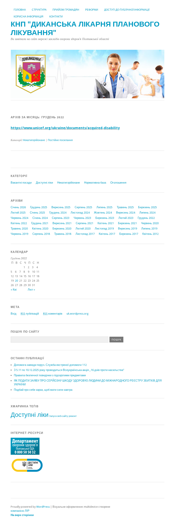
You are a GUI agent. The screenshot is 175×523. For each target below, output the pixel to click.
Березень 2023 (104, 217)
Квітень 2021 (106, 223)
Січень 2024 (40, 217)
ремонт (73, 416)
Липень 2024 (147, 212)
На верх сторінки (22, 515)
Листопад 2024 (80, 212)
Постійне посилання (60, 140)
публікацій (30, 313)
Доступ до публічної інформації (126, 9)
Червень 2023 (82, 217)
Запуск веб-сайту (58, 416)
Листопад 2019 (104, 228)
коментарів (52, 313)
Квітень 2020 (40, 228)
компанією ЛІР (20, 510)
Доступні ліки (44, 182)
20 (16, 280)
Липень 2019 (149, 228)
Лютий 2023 (125, 217)
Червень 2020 (150, 223)
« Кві (14, 289)
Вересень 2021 (61, 223)
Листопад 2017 (85, 233)
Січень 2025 (37, 212)
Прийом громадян (65, 9)
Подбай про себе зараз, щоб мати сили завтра (43, 389)
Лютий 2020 (83, 228)
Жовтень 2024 (103, 212)
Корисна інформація (28, 16)
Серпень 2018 (41, 233)
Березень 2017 (128, 233)
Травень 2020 (19, 228)
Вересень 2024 (125, 212)
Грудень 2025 (38, 207)
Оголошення (118, 182)
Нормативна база (95, 182)
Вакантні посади (21, 182)
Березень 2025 (147, 207)
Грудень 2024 (57, 212)
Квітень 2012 (150, 233)
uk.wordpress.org (77, 313)
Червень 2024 (19, 217)
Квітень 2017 (107, 233)
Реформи (91, 9)
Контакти (56, 16)
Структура (39, 9)
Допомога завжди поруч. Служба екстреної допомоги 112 (50, 364)
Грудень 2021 (39, 223)
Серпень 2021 (84, 223)
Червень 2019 (19, 233)
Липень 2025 (104, 207)
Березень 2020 (61, 228)
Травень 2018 (62, 233)
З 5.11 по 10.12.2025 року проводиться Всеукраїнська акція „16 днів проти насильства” (69, 370)
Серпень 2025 (83, 207)
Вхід (13, 313)
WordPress (43, 506)
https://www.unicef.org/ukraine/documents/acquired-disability (65, 128)
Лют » (31, 289)
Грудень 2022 (146, 217)
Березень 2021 (127, 223)
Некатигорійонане (34, 140)
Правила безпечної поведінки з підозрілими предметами (50, 375)
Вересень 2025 (60, 207)
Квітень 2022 (19, 223)
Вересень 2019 (127, 228)
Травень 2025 (125, 207)
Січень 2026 (18, 207)
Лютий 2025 (18, 212)
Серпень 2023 (60, 217)
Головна (20, 9)
